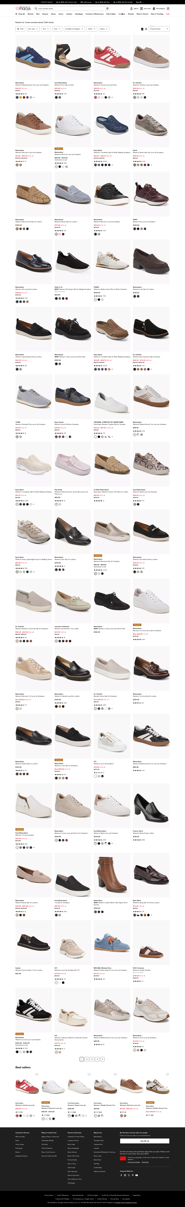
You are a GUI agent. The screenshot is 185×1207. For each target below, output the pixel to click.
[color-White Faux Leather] (99, 97)
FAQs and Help (20, 1136)
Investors (96, 1148)
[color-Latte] (102, 436)
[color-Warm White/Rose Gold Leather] (134, 434)
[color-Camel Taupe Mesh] (109, 369)
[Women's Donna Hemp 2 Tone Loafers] (33, 942)
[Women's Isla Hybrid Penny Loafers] (151, 531)
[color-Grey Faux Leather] (20, 847)
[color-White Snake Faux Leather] (105, 708)
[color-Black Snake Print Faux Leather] (99, 708)
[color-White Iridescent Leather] (63, 166)
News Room (97, 1160)
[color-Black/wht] (99, 299)
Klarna (17, 1140)
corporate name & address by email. (126, 1202)
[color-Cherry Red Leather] (145, 165)
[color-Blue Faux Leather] (27, 847)
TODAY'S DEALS (47, 2)
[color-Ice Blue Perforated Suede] (56, 234)
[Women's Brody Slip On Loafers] (33, 875)
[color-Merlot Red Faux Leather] (59, 569)
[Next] (49, 57)
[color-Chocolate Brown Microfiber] (27, 774)
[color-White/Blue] (31, 504)
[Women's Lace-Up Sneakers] (112, 736)
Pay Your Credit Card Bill (49, 1156)
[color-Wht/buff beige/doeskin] (95, 299)
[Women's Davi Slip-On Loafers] (73, 531)
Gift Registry (71, 1183)
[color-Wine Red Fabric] (66, 778)
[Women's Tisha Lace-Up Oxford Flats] (73, 329)
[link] (33, 90)
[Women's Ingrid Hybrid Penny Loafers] (33, 329)
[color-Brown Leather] (95, 369)
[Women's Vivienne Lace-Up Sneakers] (151, 57)
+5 (151, 165)
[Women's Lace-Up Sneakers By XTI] (73, 942)
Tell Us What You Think (74, 1179)
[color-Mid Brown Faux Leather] (66, 840)
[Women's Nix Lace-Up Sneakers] (151, 194)
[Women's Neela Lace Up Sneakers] (151, 464)
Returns (17, 1152)
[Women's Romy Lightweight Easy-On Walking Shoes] (33, 531)
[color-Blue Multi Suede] (17, 97)
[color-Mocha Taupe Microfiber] (138, 369)
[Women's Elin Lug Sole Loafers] (33, 261)
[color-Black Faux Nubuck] (56, 97)
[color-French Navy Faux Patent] (63, 706)
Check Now (145, 1162)
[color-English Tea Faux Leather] (20, 774)
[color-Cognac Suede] (145, 915)
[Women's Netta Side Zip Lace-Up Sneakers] (151, 125)
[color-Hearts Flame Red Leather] (63, 234)
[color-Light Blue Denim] (99, 369)
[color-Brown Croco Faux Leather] (63, 569)
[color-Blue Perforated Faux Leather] (24, 301)
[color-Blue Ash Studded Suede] (24, 229)
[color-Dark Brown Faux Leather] (134, 296)
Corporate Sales (99, 1140)
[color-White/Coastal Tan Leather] (66, 166)
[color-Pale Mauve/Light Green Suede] (24, 572)
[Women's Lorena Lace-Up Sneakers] (33, 1010)
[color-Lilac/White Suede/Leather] (31, 97)
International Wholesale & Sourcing (104, 1152)
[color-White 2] (95, 436)
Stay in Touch (72, 1163)
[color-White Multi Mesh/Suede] (134, 1050)
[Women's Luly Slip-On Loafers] (151, 261)
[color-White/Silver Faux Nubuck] (102, 97)
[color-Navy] (56, 436)
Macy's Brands (72, 1152)
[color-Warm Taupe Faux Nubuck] (20, 369)
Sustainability (98, 1167)
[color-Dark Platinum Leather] (134, 165)
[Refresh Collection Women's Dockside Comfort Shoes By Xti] (73, 1010)
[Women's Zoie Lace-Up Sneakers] (151, 1010)
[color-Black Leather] (148, 165)
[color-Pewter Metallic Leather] (99, 234)
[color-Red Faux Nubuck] (95, 97)
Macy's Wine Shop (73, 1156)
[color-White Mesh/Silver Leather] (145, 1050)
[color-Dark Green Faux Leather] (63, 840)
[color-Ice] (56, 1052)
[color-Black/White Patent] (138, 915)
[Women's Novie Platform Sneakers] (73, 396)
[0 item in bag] (168, 8)
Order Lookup (19, 1144)
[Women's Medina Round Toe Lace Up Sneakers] (33, 57)
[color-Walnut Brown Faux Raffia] (17, 165)
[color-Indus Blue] (63, 298)
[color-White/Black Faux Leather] (105, 843)
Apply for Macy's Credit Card (50, 1136)
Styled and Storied (99, 1171)
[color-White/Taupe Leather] (56, 166)
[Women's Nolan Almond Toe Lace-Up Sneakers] (112, 942)
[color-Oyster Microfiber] (95, 708)
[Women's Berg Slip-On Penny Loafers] (151, 875)
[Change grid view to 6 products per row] (146, 29)
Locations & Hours (73, 1140)
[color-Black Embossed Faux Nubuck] (134, 572)
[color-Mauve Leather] (99, 573)
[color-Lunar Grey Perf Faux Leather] (141, 572)
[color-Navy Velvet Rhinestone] (102, 165)
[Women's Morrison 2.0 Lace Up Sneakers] (33, 668)
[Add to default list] (37, 1074)
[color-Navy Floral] (95, 165)
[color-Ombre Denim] (102, 369)
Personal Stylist (72, 1160)
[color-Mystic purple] (105, 436)
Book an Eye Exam (73, 1175)
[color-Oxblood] (59, 641)
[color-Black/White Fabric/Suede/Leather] (17, 1052)
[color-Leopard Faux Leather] (20, 641)
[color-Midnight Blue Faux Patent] (17, 301)
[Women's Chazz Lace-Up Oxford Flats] (112, 601)
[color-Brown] (145, 229)
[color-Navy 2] (109, 436)
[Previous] (18, 57)
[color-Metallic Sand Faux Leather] (17, 915)
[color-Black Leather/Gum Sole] (59, 166)
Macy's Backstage (73, 1148)
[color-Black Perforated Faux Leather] (20, 301)
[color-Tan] (59, 436)
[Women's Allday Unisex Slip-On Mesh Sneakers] (112, 261)
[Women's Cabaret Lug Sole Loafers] (73, 668)
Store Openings (72, 1171)
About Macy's (98, 1136)
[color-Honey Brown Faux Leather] (31, 641)
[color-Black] (138, 229)
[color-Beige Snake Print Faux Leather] (134, 504)
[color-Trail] (59, 298)
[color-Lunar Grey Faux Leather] (109, 97)
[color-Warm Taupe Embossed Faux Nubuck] (138, 572)
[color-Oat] (59, 504)
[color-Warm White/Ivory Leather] (24, 1052)
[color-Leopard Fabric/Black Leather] (138, 504)
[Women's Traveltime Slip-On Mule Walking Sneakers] (112, 125)
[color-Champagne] (141, 229)
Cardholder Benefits (48, 1140)
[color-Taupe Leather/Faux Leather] (17, 708)
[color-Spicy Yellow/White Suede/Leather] (20, 97)
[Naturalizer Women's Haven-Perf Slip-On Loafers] (112, 464)
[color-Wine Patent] (134, 915)
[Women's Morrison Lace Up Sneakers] (33, 125)
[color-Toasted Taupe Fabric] (134, 97)
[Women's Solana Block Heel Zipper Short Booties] (112, 875)
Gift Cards (45, 1144)
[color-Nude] (59, 1052)
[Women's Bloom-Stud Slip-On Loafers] (33, 194)
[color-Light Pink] (56, 504)
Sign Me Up (144, 1141)
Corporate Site (98, 1144)
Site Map (96, 1163)
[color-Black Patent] (24, 504)
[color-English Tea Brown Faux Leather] (59, 706)
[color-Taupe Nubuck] (138, 165)
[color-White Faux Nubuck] (17, 847)
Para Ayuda (18, 1148)
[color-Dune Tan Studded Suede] (17, 229)
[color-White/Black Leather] (138, 434)
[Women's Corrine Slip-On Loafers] (151, 668)
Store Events (71, 1167)
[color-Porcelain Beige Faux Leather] (56, 840)
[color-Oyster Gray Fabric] (17, 641)
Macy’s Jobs (97, 1156)
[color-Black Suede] (56, 364)
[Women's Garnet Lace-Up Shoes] (112, 57)
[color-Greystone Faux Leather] (27, 641)
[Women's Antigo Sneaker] (151, 942)
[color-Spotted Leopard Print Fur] (20, 165)
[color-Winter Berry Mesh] (105, 369)
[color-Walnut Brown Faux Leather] (24, 915)
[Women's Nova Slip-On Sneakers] (112, 668)
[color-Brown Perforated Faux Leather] (27, 301)
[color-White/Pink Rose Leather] (20, 572)
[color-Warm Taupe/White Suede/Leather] (141, 434)
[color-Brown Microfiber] (148, 369)
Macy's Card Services (48, 1152)
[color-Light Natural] (17, 504)
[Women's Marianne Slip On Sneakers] (112, 531)
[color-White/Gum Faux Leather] (83, 1115)
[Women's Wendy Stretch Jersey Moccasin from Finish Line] (73, 464)
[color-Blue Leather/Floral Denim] (31, 572)
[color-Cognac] (66, 641)
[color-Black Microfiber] (134, 369)
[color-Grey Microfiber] (102, 708)
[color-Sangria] (134, 229)
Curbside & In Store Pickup (76, 1136)
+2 (34, 97)
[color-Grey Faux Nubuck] (59, 97)
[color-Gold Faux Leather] (138, 97)
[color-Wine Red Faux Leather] (24, 774)
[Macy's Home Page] (23, 8)
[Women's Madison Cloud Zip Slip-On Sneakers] (33, 601)
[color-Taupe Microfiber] (145, 369)
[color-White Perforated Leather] (59, 234)
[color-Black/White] (27, 504)
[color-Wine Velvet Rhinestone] (105, 165)
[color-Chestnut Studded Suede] (20, 229)
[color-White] (20, 436)
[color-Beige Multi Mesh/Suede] (138, 1050)
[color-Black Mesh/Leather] (141, 1050)
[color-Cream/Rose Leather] (17, 572)
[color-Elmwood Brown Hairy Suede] (59, 364)
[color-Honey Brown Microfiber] (141, 369)
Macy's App (71, 1144)
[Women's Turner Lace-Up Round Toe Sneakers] (73, 805)
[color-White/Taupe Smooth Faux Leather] (95, 843)
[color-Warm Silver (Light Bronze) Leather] (95, 573)
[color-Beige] (56, 641)
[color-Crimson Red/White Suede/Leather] (24, 97)
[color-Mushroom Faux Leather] (59, 778)
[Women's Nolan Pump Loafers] (151, 805)
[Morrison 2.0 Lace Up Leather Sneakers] (151, 601)
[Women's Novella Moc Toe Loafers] (73, 601)
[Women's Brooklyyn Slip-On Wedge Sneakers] (73, 261)
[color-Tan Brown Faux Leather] (95, 912)
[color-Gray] (17, 436)
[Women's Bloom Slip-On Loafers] (73, 194)
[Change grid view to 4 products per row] (142, 29)
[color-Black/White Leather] (27, 572)
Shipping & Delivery (21, 1156)
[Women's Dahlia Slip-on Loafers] (33, 736)
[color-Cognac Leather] (141, 165)
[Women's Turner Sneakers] (33, 805)
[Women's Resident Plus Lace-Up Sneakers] (33, 396)
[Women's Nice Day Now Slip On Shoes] (151, 329)
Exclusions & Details (134, 1162)
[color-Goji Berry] (66, 298)
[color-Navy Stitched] (109, 165)
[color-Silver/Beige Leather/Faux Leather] (20, 708)
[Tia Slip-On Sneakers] (73, 875)
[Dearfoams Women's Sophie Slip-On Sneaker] (112, 396)
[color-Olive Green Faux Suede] (109, 843)
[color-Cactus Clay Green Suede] (27, 1052)
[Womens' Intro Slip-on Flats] (73, 57)
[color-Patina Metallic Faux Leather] (63, 778)
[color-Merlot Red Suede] (31, 1052)
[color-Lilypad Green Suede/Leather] (27, 97)
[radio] (17, 97)
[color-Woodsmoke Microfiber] (109, 708)
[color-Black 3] (99, 436)
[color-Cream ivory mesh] (102, 299)
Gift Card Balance (47, 1148)
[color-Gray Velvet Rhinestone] (99, 165)
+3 (112, 165)
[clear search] (107, 8)
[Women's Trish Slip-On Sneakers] (73, 736)
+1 (33, 504)
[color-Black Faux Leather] (145, 97)
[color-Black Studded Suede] (27, 229)
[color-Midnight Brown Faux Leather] (31, 847)
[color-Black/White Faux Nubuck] (105, 97)
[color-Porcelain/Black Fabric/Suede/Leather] (20, 1052)
